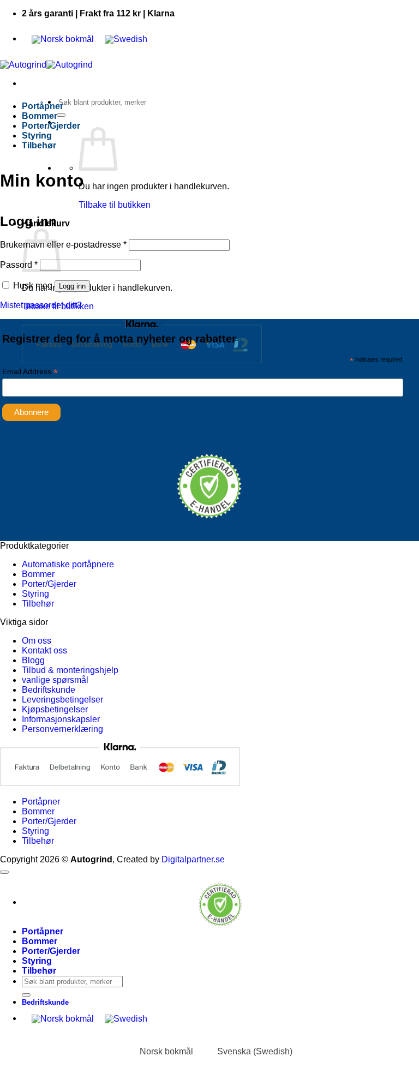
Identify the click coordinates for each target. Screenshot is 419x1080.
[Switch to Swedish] (126, 39)
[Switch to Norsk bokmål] (62, 39)
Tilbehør (39, 145)
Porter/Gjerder (51, 125)
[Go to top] (4, 872)
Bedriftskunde (48, 689)
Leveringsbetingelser (62, 699)
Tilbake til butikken (115, 204)
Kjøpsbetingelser (55, 709)
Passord (19, 264)
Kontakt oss (44, 650)
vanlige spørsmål (55, 680)
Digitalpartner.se (193, 859)
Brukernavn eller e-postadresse (63, 244)
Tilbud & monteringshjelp (70, 670)
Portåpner (42, 106)
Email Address (30, 372)
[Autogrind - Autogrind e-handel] (46, 64)
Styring (37, 135)
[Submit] (61, 115)
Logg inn (72, 286)
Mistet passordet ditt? (41, 305)
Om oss (36, 640)
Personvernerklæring (62, 729)
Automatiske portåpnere (68, 564)
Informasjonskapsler (61, 719)
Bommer (39, 116)
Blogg (33, 660)
